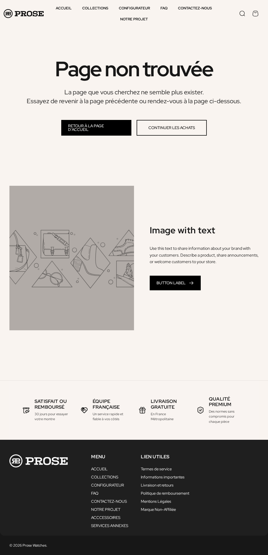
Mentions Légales (156, 501)
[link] (175, 283)
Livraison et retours (157, 485)
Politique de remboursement (165, 493)
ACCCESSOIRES (105, 517)
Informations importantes (163, 477)
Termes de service (156, 469)
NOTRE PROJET (105, 509)
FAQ (94, 493)
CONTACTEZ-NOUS (109, 501)
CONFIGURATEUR (107, 485)
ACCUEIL (99, 469)
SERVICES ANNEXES (109, 525)
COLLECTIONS (104, 477)
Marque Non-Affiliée (158, 509)
